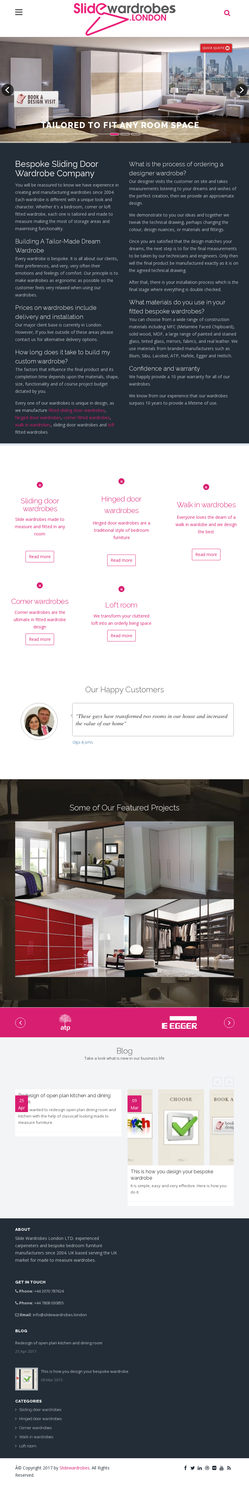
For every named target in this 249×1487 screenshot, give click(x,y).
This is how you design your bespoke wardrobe (84, 1371)
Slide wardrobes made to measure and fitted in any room (40, 526)
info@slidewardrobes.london (60, 1314)
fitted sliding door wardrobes (77, 410)
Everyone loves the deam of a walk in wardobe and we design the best (206, 524)
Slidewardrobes (75, 1468)
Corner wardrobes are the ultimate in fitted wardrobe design (40, 619)
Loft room (121, 605)
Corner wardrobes (39, 601)
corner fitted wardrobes (86, 417)
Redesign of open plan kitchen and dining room (58, 1343)
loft (111, 425)
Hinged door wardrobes (40, 1418)
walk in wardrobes (33, 425)
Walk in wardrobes (206, 504)
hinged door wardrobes (38, 417)
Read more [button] (40, 556)
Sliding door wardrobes (40, 504)
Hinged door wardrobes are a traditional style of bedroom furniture (121, 530)
